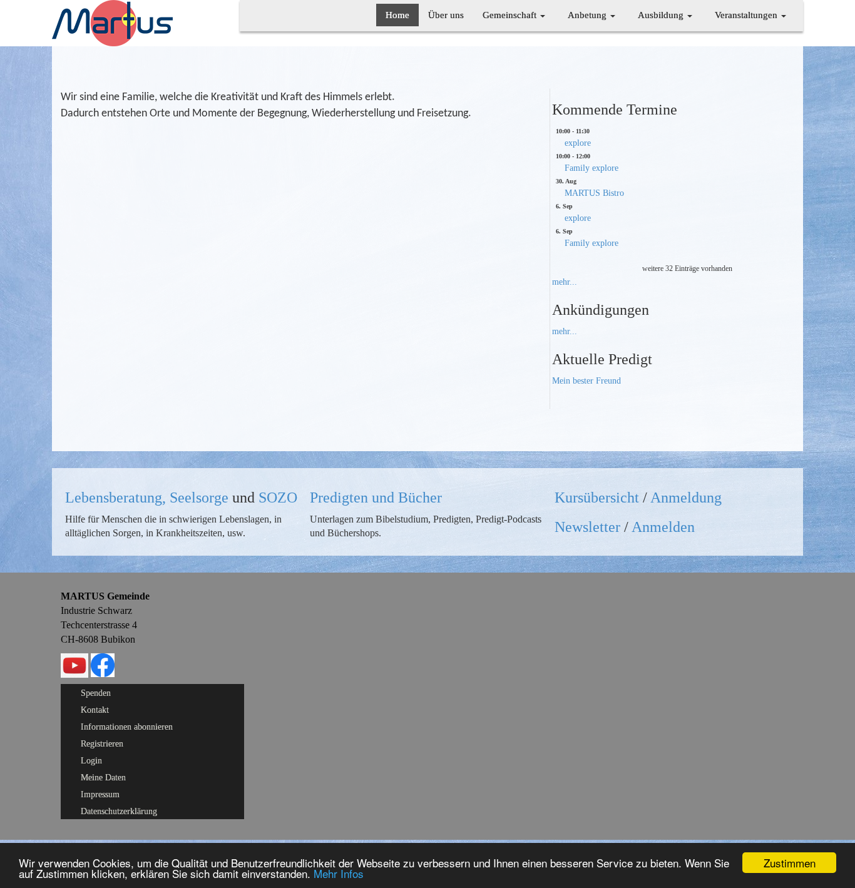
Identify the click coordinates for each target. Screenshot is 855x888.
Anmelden (663, 527)
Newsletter (587, 527)
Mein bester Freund (586, 380)
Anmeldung (686, 497)
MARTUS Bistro (594, 193)
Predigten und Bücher (376, 497)
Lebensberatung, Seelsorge (146, 497)
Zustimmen (790, 862)
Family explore (591, 168)
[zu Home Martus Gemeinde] (112, 22)
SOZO (278, 497)
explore (578, 143)
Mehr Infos (339, 873)
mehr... (564, 282)
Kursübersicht (597, 497)
